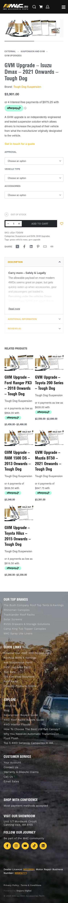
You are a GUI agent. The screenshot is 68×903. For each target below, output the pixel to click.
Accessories (12, 186)
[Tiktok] (34, 846)
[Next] (56, 28)
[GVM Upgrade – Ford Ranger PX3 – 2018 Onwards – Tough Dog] (19, 362)
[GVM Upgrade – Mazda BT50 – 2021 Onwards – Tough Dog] (49, 437)
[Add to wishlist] (61, 223)
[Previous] (11, 28)
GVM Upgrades (13, 55)
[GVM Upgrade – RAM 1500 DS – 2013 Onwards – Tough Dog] (19, 437)
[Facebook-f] (7, 846)
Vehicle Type (12, 169)
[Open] (63, 7)
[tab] (34, 262)
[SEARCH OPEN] (34, 7)
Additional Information (22, 319)
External (10, 51)
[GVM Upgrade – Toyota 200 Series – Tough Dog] (49, 362)
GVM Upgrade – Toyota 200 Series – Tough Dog (49, 383)
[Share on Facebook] (24, 246)
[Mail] (45, 246)
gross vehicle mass (19, 239)
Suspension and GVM (33, 51)
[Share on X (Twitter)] (17, 246)
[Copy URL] (51, 246)
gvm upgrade (34, 239)
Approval (11, 152)
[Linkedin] (43, 846)
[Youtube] (25, 846)
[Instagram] (16, 846)
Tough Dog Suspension (27, 86)
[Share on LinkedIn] (31, 246)
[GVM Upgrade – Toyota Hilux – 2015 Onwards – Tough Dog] (19, 513)
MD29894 (28, 869)
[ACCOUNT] (48, 7)
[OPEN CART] (41, 7)
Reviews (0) (14, 328)
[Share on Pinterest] (38, 246)
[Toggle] (14, 308)
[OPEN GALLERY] (32, 28)
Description (15, 262)
